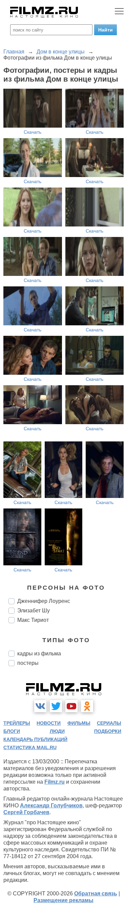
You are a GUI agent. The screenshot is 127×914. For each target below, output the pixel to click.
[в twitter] (56, 706)
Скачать (32, 132)
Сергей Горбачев (26, 812)
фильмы (78, 723)
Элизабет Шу (33, 610)
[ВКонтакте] (40, 706)
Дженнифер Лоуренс (43, 601)
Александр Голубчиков (51, 805)
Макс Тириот (33, 620)
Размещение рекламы (63, 900)
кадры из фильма (39, 653)
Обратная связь (95, 893)
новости (49, 723)
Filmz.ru (54, 782)
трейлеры (16, 723)
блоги (11, 731)
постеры (28, 663)
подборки (107, 731)
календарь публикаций (35, 739)
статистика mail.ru (30, 747)
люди (57, 731)
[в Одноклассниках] (87, 706)
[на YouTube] (71, 706)
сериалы (109, 723)
